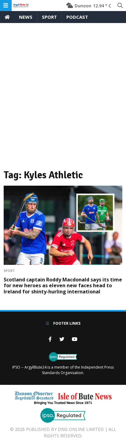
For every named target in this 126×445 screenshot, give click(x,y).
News (25, 17)
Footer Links (66, 323)
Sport (49, 17)
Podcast (77, 17)
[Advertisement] (63, 89)
